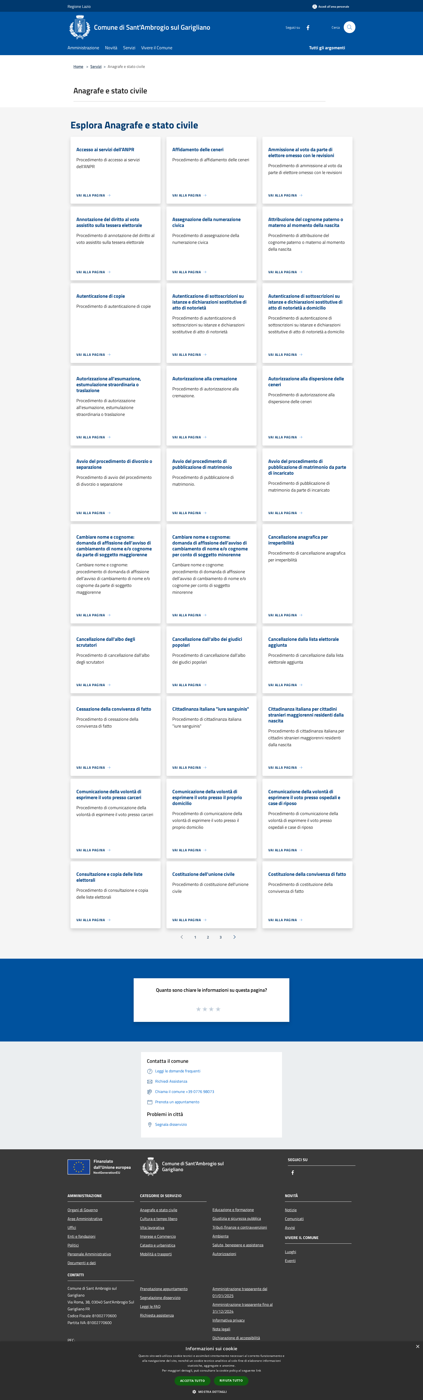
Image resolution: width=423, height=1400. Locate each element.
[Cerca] (349, 27)
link (258, 1370)
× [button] (417, 1347)
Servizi (96, 66)
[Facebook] (306, 27)
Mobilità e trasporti (156, 1254)
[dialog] (211, 1370)
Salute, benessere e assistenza (237, 1245)
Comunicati (294, 1219)
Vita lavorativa (152, 1227)
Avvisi (290, 1227)
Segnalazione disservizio (160, 1298)
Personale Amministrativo (89, 1254)
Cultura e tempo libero (158, 1219)
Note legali (221, 1329)
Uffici (72, 1227)
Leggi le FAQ (150, 1306)
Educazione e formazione (233, 1210)
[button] (211, 1391)
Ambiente (220, 1236)
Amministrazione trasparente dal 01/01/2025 (239, 1292)
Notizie (291, 1210)
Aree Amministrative (85, 1219)
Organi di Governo (83, 1210)
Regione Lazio (79, 6)
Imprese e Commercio (158, 1236)
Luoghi (290, 1252)
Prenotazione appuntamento (164, 1289)
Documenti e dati (82, 1263)
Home (78, 66)
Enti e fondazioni (81, 1236)
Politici (73, 1245)
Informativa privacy (228, 1320)
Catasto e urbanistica (157, 1245)
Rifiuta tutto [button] (231, 1380)
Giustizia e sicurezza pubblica (236, 1218)
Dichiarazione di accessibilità (236, 1338)
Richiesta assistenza (157, 1315)
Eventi (290, 1261)
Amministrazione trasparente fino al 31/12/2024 (242, 1307)
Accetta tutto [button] (192, 1381)
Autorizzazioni (224, 1254)
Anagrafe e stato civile (158, 1210)
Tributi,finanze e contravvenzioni (239, 1227)
